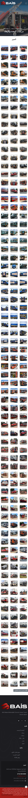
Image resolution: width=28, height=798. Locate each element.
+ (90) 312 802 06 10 (19, 781)
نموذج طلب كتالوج (16, 752)
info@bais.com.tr (22, 776)
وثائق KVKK (17, 757)
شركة (23, 733)
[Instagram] (21, 720)
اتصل (23, 743)
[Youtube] (18, 720)
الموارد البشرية (16, 755)
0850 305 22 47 (21, 774)
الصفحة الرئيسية (19, 28)
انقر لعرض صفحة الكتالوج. (20, 690)
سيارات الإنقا (6, 28)
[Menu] (26, 3)
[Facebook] (25, 720)
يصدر (23, 741)
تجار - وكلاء (21, 738)
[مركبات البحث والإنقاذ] (23, 49)
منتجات (12, 28)
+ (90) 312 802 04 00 (19, 778)
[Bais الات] (8, 3)
